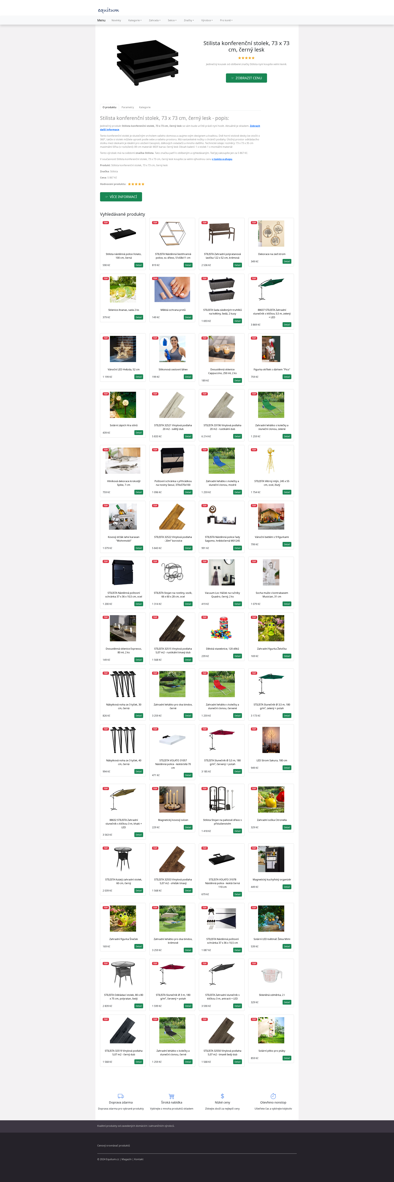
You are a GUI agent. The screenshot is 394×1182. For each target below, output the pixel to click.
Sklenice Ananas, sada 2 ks (123, 310)
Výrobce (206, 20)
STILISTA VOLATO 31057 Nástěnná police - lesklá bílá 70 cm (173, 764)
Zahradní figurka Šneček (123, 939)
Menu (101, 20)
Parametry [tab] (128, 107)
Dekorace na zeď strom (271, 254)
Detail (139, 265)
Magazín (127, 1159)
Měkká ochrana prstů (173, 310)
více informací (123, 196)
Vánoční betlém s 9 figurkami (272, 537)
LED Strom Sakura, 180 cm (272, 760)
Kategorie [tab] (145, 107)
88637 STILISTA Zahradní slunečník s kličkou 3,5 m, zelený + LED (272, 313)
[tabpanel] (180, 151)
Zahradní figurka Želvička (272, 648)
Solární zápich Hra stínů (124, 425)
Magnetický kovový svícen (173, 820)
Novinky (116, 20)
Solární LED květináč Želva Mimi (272, 939)
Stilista (254, 64)
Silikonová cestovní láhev (173, 369)
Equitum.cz (112, 1159)
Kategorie (134, 20)
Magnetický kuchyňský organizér (272, 879)
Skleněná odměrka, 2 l (272, 995)
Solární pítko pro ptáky (272, 1050)
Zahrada (154, 20)
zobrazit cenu (249, 78)
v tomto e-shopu (222, 159)
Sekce (171, 20)
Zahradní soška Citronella (272, 820)
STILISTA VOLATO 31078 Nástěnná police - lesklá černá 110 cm (222, 883)
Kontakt (138, 1159)
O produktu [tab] (109, 107)
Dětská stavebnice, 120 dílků (222, 648)
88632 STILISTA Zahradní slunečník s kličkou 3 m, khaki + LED (124, 823)
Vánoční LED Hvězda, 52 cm (124, 369)
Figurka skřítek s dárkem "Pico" (272, 369)
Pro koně (225, 20)
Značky (188, 20)
